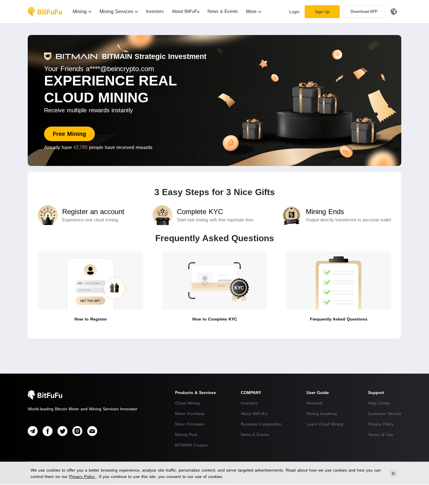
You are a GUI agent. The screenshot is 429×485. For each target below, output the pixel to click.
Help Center (379, 403)
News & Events (255, 434)
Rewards (314, 403)
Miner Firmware (190, 424)
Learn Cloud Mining (324, 424)
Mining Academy (321, 413)
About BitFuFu (254, 413)
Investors (249, 403)
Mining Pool (186, 434)
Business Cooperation (261, 424)
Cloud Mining (187, 403)
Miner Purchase (190, 413)
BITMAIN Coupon (191, 445)
